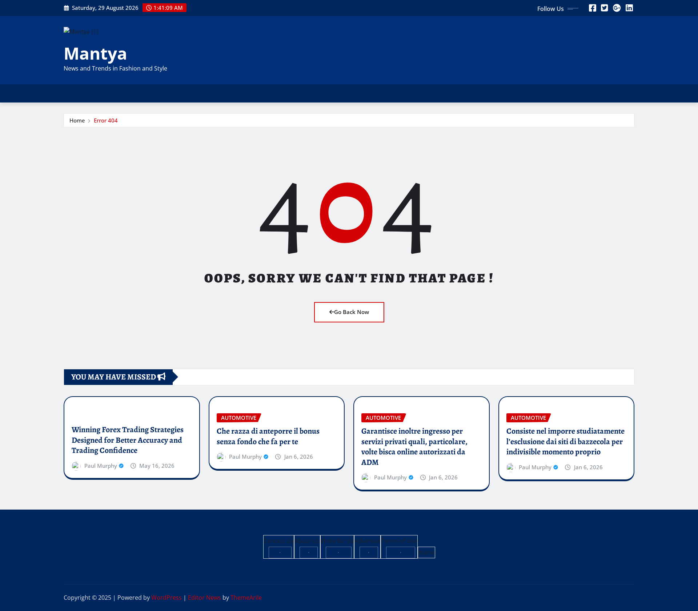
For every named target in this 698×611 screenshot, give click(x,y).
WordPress (166, 598)
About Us (307, 541)
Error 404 (106, 120)
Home (77, 120)
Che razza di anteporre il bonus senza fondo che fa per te (268, 436)
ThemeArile (246, 598)
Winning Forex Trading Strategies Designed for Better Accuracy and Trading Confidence (128, 440)
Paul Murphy (100, 465)
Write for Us (337, 541)
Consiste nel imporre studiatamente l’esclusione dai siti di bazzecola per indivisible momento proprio (565, 441)
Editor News (204, 598)
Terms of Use (399, 541)
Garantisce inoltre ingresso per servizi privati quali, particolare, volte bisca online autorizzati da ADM (414, 447)
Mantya (95, 53)
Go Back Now (351, 311)
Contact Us (279, 541)
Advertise (367, 541)
